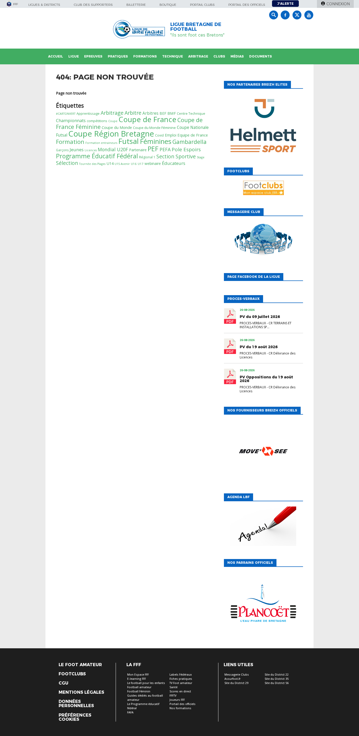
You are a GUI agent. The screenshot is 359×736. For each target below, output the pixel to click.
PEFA (165, 149)
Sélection (67, 162)
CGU (63, 683)
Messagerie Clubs (236, 674)
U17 (140, 164)
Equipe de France (192, 135)
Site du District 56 (277, 683)
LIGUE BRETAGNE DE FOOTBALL (195, 27)
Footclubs (72, 674)
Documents (260, 56)
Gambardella (189, 141)
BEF (163, 113)
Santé (173, 687)
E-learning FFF (136, 679)
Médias (237, 56)
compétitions (97, 120)
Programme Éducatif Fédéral (97, 156)
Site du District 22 (277, 674)
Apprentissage (88, 113)
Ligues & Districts (44, 4)
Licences (91, 150)
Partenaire (138, 149)
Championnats (71, 120)
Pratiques (118, 56)
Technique (172, 56)
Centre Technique (191, 113)
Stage (200, 157)
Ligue (73, 56)
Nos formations (180, 708)
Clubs (219, 56)
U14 (110, 163)
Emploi (170, 135)
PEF (153, 148)
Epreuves (93, 56)
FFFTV (173, 695)
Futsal (128, 141)
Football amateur (139, 687)
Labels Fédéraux (181, 674)
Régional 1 (147, 157)
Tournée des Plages (92, 164)
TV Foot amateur (181, 683)
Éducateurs (173, 163)
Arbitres (150, 113)
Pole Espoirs (186, 149)
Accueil (55, 56)
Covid (159, 135)
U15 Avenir (122, 164)
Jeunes (77, 150)
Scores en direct (180, 691)
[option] (263, 127)
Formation (70, 141)
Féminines (155, 141)
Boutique (168, 4)
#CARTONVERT (65, 114)
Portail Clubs (202, 4)
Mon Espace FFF (138, 674)
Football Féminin (138, 691)
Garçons (62, 150)
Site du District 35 (277, 679)
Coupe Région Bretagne (111, 133)
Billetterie (136, 4)
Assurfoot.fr (232, 679)
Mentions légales (81, 692)
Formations (145, 56)
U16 (134, 164)
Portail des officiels (246, 4)
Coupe (112, 121)
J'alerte (285, 4)
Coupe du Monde (117, 127)
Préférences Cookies (75, 717)
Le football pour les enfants (146, 683)
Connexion (338, 4)
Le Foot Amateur (80, 665)
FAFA (130, 712)
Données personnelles (76, 704)
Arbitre (133, 112)
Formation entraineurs (101, 143)
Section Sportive (176, 156)
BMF (171, 113)
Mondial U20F (113, 149)
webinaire (153, 163)
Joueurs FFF (177, 700)
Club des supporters (93, 4)
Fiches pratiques (181, 679)
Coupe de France (147, 119)
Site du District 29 (236, 683)
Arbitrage (198, 56)
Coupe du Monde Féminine (154, 127)
